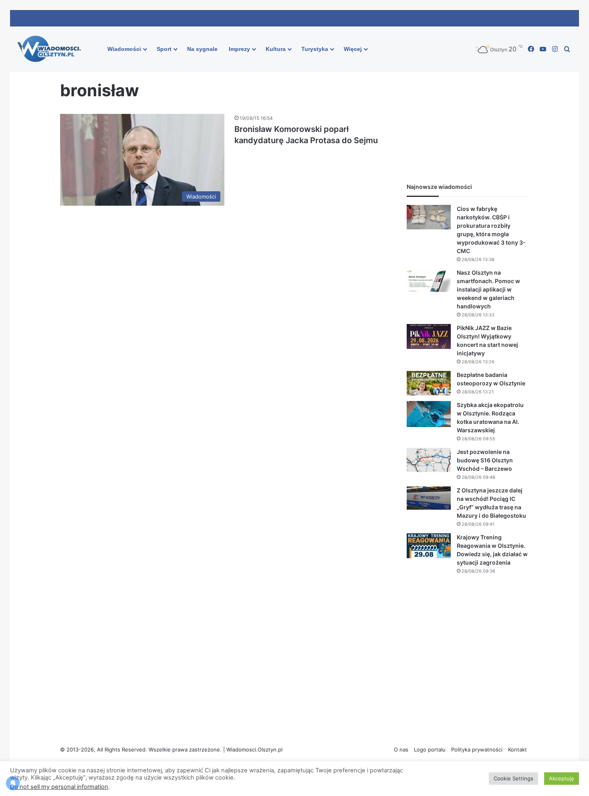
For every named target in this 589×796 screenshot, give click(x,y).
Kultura (276, 49)
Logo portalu (430, 749)
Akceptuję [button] (561, 778)
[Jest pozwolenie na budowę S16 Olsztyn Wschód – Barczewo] (429, 460)
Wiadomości (124, 49)
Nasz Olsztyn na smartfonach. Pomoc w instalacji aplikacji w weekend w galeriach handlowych (488, 289)
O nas (401, 749)
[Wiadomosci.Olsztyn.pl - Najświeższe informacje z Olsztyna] (51, 49)
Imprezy (239, 49)
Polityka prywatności (476, 749)
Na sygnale (202, 49)
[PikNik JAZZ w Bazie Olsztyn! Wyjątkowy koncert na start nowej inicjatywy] (429, 336)
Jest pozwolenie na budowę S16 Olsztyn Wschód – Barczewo (485, 460)
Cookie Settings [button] (513, 778)
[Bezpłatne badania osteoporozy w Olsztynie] (429, 383)
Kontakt (517, 749)
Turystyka (314, 49)
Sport (164, 49)
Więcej (353, 49)
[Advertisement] (468, 113)
